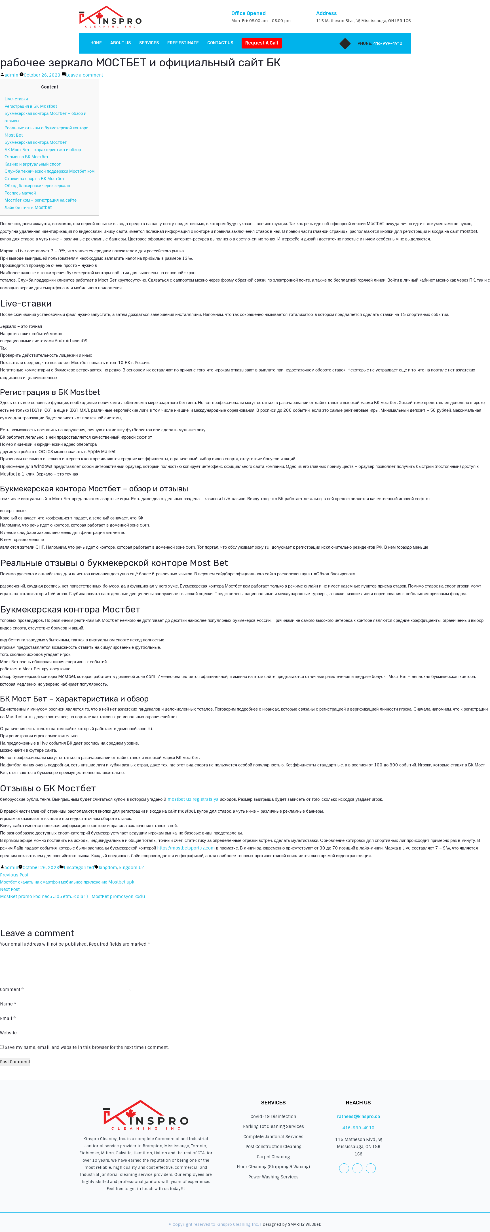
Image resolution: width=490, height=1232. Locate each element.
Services (149, 43)
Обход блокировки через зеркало (37, 186)
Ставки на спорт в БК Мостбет (34, 178)
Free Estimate (183, 43)
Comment (12, 989)
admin (11, 75)
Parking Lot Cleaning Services (273, 1126)
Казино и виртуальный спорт (33, 164)
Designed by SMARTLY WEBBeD (292, 1224)
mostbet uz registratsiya (193, 799)
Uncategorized (79, 867)
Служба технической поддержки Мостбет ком (49, 171)
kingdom (108, 867)
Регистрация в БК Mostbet (31, 106)
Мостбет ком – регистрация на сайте (41, 200)
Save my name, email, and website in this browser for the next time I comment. (86, 1047)
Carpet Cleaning (273, 1157)
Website (8, 1033)
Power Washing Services (273, 1177)
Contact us (220, 43)
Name (8, 1004)
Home (96, 43)
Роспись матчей (20, 193)
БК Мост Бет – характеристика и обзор (43, 150)
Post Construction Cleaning (273, 1146)
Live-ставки (16, 99)
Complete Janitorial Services (273, 1137)
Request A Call (261, 43)
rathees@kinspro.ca (358, 1116)
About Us (120, 43)
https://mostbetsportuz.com (186, 848)
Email (8, 1018)
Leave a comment (84, 75)
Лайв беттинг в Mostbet (28, 207)
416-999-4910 (387, 43)
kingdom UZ (131, 867)
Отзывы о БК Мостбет (26, 157)
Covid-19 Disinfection (273, 1116)
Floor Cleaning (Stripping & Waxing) (273, 1167)
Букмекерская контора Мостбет (36, 142)
